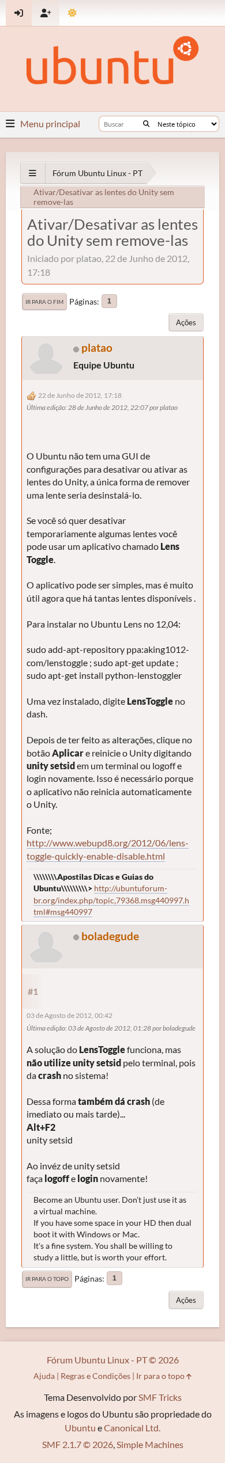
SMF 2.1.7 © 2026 (77, 1444)
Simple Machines (150, 1444)
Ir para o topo (47, 1278)
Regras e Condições (95, 1376)
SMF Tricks (160, 1397)
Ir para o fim (44, 301)
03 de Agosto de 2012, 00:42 (69, 1015)
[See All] (32, 173)
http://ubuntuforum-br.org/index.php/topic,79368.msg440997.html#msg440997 (111, 899)
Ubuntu (80, 1427)
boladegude (110, 936)
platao (96, 347)
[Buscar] (146, 124)
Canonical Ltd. (132, 1427)
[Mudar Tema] (72, 13)
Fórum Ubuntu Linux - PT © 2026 (113, 1359)
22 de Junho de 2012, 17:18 (80, 395)
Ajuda (44, 1376)
